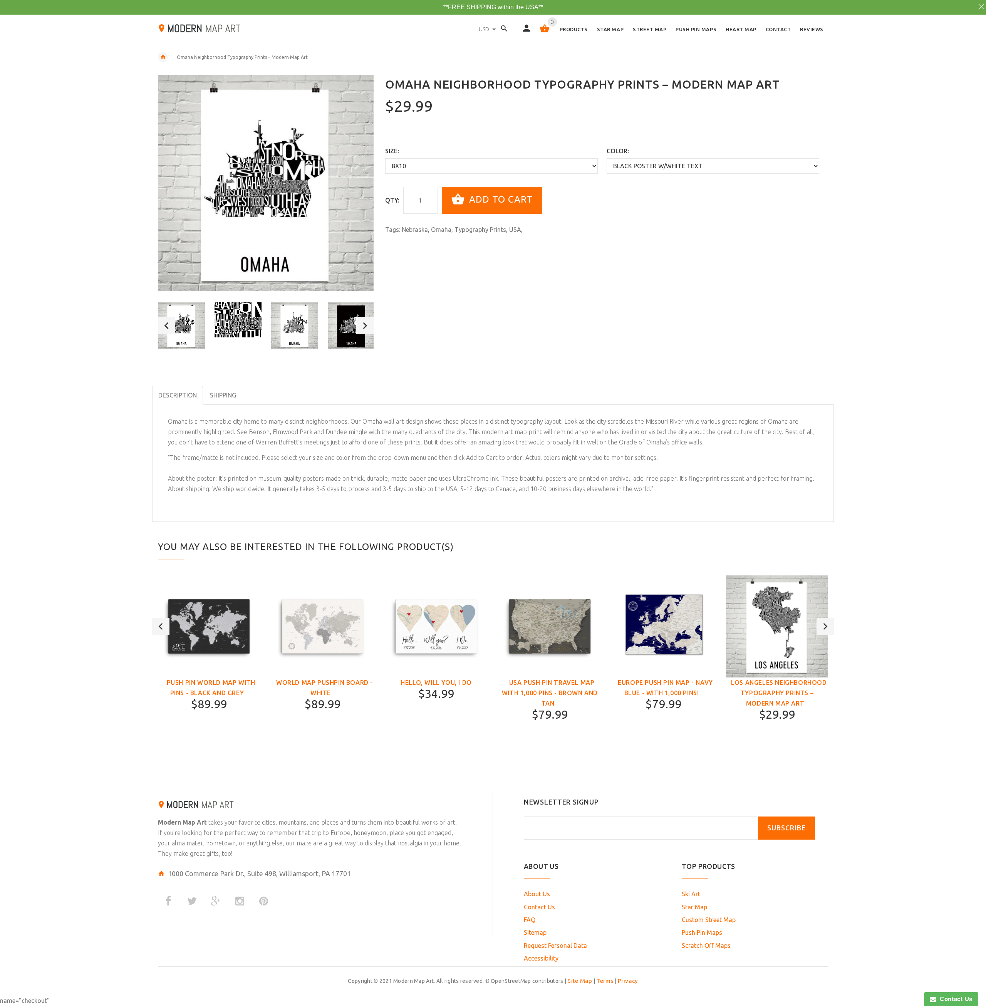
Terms (604, 980)
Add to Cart (499, 199)
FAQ (529, 919)
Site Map (579, 980)
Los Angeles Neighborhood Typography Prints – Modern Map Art (779, 693)
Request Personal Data (555, 945)
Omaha (441, 229)
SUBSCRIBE (786, 828)
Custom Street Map (709, 919)
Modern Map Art (182, 822)
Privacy (628, 980)
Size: (392, 151)
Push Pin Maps (702, 932)
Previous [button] (166, 325)
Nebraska (415, 229)
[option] (181, 325)
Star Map (694, 907)
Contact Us (539, 907)
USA (515, 229)
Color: (618, 151)
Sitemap (535, 932)
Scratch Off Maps (706, 945)
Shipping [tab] (223, 395)
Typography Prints (480, 229)
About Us (537, 893)
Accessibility (541, 958)
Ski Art (691, 893)
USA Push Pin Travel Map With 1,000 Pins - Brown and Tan (550, 693)
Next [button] (365, 325)
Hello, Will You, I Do (436, 682)
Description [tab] (177, 395)
